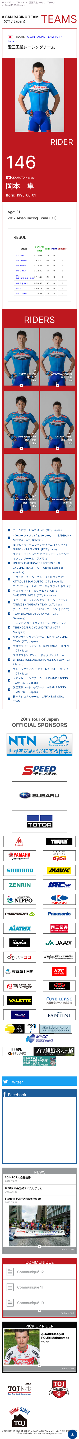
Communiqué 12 (30, 1272)
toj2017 (7, 2)
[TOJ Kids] (19, 1396)
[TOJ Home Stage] (20, 1427)
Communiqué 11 (30, 1287)
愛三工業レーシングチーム (42, 2)
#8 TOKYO (21, 293)
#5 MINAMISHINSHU (25, 277)
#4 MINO (21, 270)
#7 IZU (19, 288)
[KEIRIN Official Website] (57, 1031)
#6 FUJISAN (22, 283)
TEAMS (20, 2)
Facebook (17, 1094)
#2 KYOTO (21, 260)
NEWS (39, 1172)
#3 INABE (21, 265)
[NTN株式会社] (39, 754)
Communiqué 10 (30, 1303)
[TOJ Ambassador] (59, 1399)
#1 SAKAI (20, 255)
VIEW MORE (67, 1249)
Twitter (16, 1082)
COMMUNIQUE (39, 1262)
